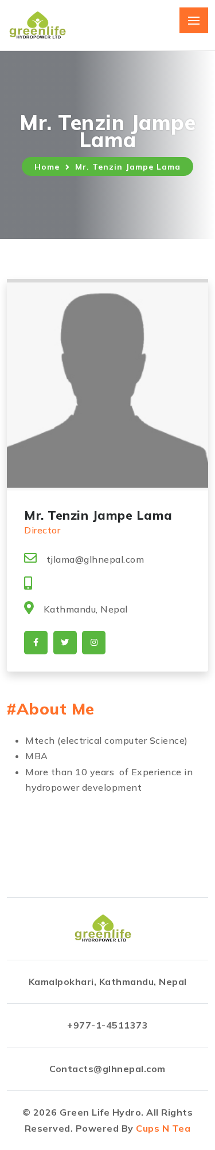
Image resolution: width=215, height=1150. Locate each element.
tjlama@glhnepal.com (95, 559)
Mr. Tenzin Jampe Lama (128, 167)
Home (47, 167)
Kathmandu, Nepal (86, 609)
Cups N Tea (163, 1128)
